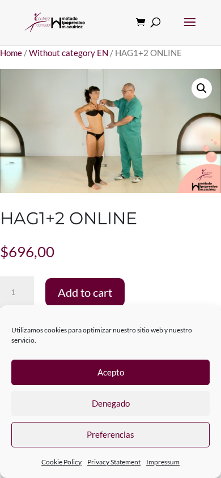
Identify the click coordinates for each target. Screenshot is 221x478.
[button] (202, 88)
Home (11, 53)
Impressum (163, 462)
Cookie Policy (61, 462)
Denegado (111, 403)
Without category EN (68, 53)
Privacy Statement (114, 462)
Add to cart (85, 292)
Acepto (110, 372)
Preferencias (110, 434)
